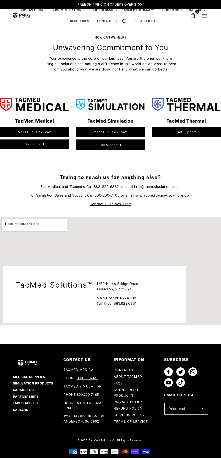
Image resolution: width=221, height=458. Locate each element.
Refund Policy (128, 408)
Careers (20, 410)
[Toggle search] (124, 21)
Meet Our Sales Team (35, 132)
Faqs (118, 383)
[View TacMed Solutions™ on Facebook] (168, 372)
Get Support (34, 144)
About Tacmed (128, 377)
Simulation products (33, 383)
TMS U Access (25, 403)
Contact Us (125, 370)
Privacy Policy (128, 402)
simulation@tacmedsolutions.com (163, 195)
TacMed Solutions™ (102, 440)
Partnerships (26, 397)
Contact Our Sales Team (110, 204)
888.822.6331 (87, 378)
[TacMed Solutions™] (21, 15)
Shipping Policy (129, 415)
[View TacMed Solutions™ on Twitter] (180, 372)
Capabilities (24, 390)
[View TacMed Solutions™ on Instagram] (192, 372)
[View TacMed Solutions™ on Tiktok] (180, 383)
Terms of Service (131, 422)
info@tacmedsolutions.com (157, 187)
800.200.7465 (88, 395)
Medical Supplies (29, 377)
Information (129, 359)
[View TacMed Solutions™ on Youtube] (168, 383)
